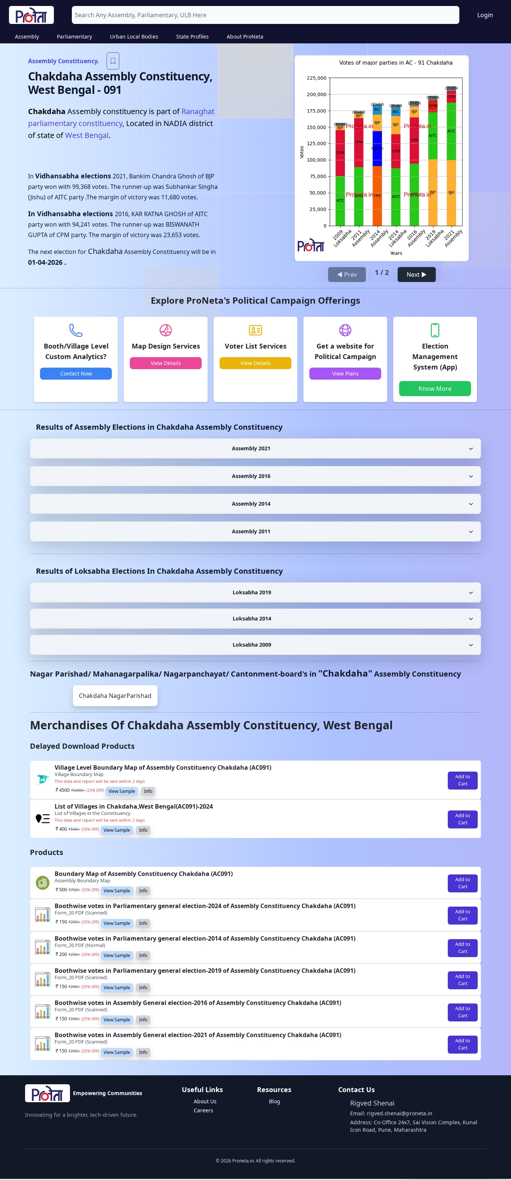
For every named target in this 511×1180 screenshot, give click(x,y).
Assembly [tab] (27, 36)
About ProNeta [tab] (245, 36)
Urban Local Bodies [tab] (134, 36)
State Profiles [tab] (192, 36)
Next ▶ (417, 274)
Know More (435, 388)
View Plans (345, 373)
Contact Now (76, 373)
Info (148, 791)
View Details (166, 363)
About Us (205, 1101)
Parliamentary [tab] (74, 36)
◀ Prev (347, 274)
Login (485, 15)
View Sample (121, 791)
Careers (203, 1110)
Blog (274, 1101)
